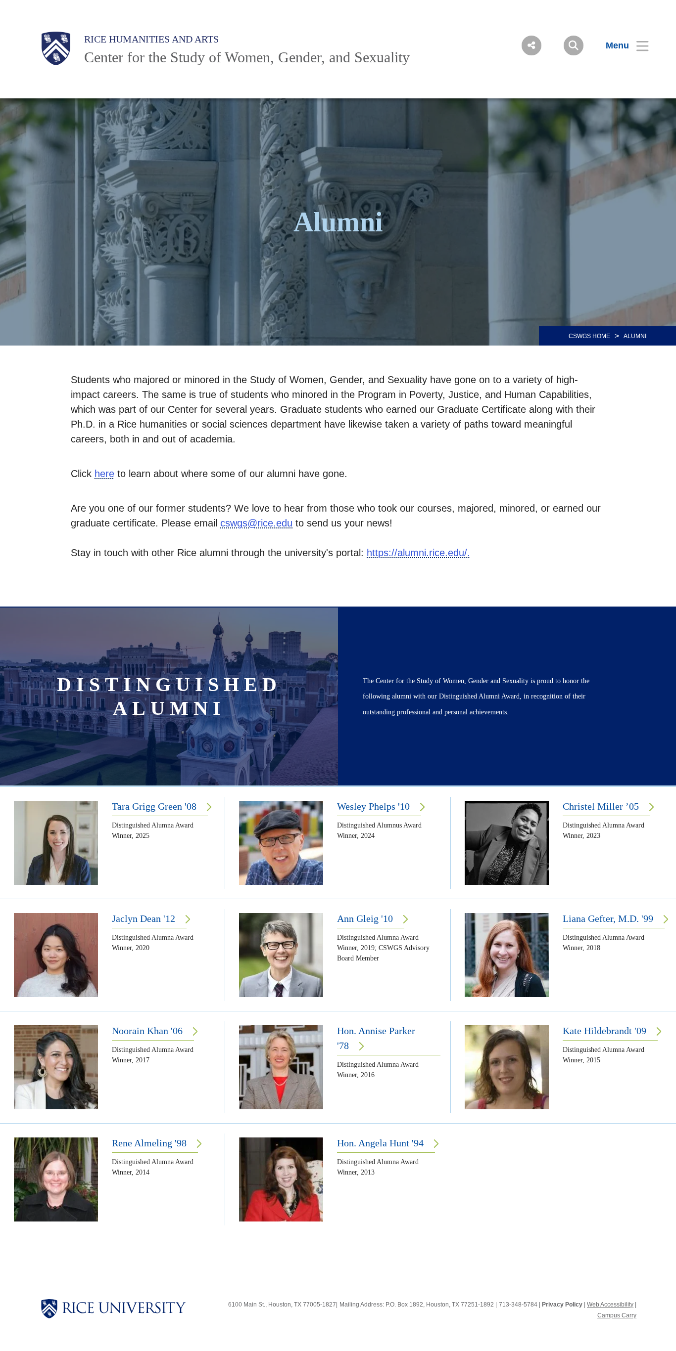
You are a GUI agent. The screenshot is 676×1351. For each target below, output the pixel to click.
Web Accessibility (610, 1304)
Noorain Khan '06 (147, 1030)
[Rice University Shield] (56, 48)
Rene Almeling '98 (149, 1142)
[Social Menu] (531, 45)
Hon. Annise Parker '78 (376, 1038)
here (104, 473)
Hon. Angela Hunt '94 (380, 1142)
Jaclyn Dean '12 (143, 918)
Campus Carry (616, 1315)
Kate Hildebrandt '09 (604, 1030)
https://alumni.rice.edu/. (418, 552)
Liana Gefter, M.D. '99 (608, 918)
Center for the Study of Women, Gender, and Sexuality (247, 57)
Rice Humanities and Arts (151, 39)
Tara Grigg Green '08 (154, 806)
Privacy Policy (562, 1304)
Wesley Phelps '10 (373, 806)
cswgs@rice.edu (256, 523)
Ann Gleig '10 (365, 918)
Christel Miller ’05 (601, 806)
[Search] (573, 45)
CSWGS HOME (589, 336)
